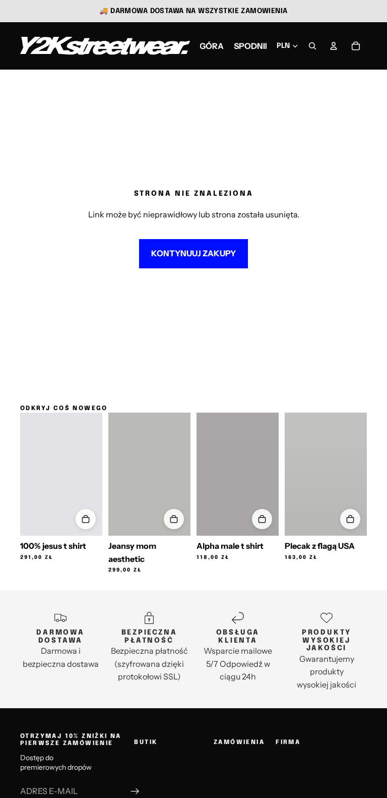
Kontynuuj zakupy (193, 253)
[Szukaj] (312, 46)
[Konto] (333, 46)
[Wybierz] (86, 519)
